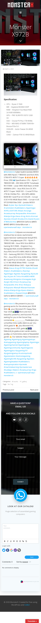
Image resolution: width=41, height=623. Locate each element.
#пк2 (21, 285)
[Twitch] (15, 550)
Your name (20, 430)
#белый (17, 287)
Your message (20, 457)
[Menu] (20, 12)
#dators (29, 205)
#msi (14, 222)
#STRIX (22, 268)
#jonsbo (7, 219)
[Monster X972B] (20, 57)
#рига (23, 290)
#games (17, 274)
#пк (16, 285)
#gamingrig (17, 339)
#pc (16, 205)
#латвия (31, 287)
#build (35, 268)
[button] (6, 154)
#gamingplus (9, 350)
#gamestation (10, 356)
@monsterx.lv (9, 172)
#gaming (7, 339)
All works (15, 382)
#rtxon (16, 282)
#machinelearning (11, 367)
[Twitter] (3, 550)
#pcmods (23, 364)
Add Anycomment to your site (31, 581)
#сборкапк (8, 287)
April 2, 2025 (9, 69)
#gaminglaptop (23, 342)
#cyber (11, 205)
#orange (27, 211)
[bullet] (20, 541)
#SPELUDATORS (10, 211)
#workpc (26, 271)
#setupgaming (10, 342)
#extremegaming (23, 356)
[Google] (11, 550)
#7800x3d (8, 222)
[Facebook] (7, 550)
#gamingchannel (11, 345)
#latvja (13, 290)
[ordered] (16, 541)
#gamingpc (31, 208)
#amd (30, 219)
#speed (19, 293)
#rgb (33, 279)
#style (24, 293)
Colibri (27, 605)
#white (29, 268)
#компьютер (9, 213)
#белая (24, 287)
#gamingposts (27, 348)
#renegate (26, 279)
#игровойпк (21, 213)
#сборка (27, 285)
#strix (28, 216)
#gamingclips (23, 345)
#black (21, 211)
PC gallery (23, 382)
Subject (20, 448)
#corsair (34, 216)
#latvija (7, 216)
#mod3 (14, 219)
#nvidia (21, 219)
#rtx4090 (25, 276)
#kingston (17, 279)
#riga (12, 216)
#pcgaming (25, 274)
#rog (23, 216)
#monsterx (31, 213)
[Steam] (19, 550)
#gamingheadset (11, 361)
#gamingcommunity (12, 348)
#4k (11, 282)
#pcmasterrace (25, 367)
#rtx (26, 219)
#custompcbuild (25, 353)
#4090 (32, 276)
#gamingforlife (10, 359)
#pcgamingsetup (11, 353)
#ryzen (36, 219)
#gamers (30, 359)
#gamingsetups (28, 339)
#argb (6, 282)
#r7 (15, 276)
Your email (20, 439)
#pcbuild (22, 205)
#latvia (7, 290)
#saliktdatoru (20, 208)
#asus (18, 216)
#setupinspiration (11, 364)
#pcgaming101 (21, 350)
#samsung (8, 279)
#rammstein (9, 208)
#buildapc (8, 370)
